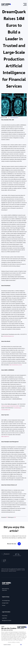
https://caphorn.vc (5, 436)
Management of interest (6, 620)
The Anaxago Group (6, 600)
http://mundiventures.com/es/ (15, 365)
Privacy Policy (4, 615)
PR (6, 517)
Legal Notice (4, 618)
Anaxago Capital (5, 603)
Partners (3, 605)
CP (15, 517)
